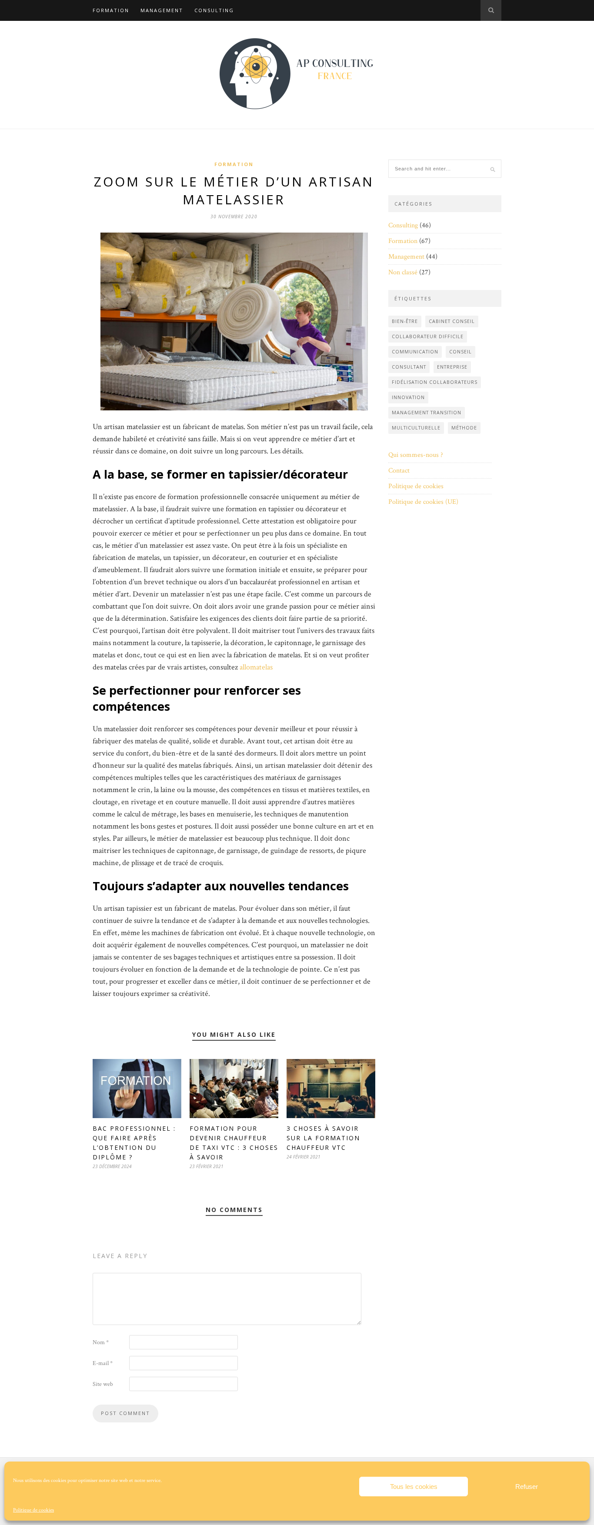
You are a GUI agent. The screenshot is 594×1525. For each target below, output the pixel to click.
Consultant (409, 367)
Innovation (408, 397)
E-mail (103, 1363)
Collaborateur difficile (428, 336)
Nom (101, 1342)
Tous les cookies (413, 1486)
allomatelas (256, 667)
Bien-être (405, 321)
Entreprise (452, 367)
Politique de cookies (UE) (423, 501)
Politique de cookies (33, 1510)
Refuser (526, 1486)
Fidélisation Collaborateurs (434, 382)
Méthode (464, 428)
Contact (399, 470)
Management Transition (426, 413)
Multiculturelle (416, 428)
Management (161, 10)
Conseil (460, 352)
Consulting (214, 10)
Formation (111, 10)
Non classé (402, 272)
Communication (415, 352)
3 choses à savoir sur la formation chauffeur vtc (323, 1138)
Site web (103, 1384)
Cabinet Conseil (452, 321)
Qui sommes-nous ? (415, 454)
